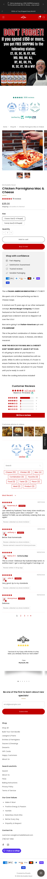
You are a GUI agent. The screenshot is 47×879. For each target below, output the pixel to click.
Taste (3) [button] (23, 481)
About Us (6, 759)
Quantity (6, 229)
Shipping (5, 207)
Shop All (5, 728)
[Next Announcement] (43, 4)
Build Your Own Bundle (11, 732)
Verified (22, 457)
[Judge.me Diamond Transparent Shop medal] (28, 449)
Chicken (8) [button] (25, 472)
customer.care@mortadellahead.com (17, 835)
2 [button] (20, 616)
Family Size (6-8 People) (13, 223)
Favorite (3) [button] (33, 477)
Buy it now (23, 247)
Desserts (5, 747)
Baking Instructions (9, 783)
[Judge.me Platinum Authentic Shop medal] (23, 107)
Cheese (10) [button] (11, 472)
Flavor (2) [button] (36, 481)
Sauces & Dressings (10, 743)
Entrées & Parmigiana (11, 740)
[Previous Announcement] (3, 4)
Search (5, 771)
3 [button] (24, 616)
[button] (7, 199)
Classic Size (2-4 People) (13, 219)
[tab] (20, 681)
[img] (7, 502)
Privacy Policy (7, 787)
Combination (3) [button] (17, 477)
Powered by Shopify (23, 873)
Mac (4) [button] (38, 472)
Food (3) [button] (11, 481)
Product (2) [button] (29, 486)
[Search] (43, 17)
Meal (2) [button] (16, 486)
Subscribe (23, 712)
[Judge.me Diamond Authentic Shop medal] (16, 449)
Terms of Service (9, 790)
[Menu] (3, 17)
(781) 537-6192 (8, 839)
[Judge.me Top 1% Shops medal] (35, 107)
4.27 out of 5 (30, 391)
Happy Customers (9, 755)
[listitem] (23, 4)
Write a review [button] (23, 415)
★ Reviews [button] (45, 441)
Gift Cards (6, 751)
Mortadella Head (9, 185)
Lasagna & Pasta (9, 736)
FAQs (4, 779)
